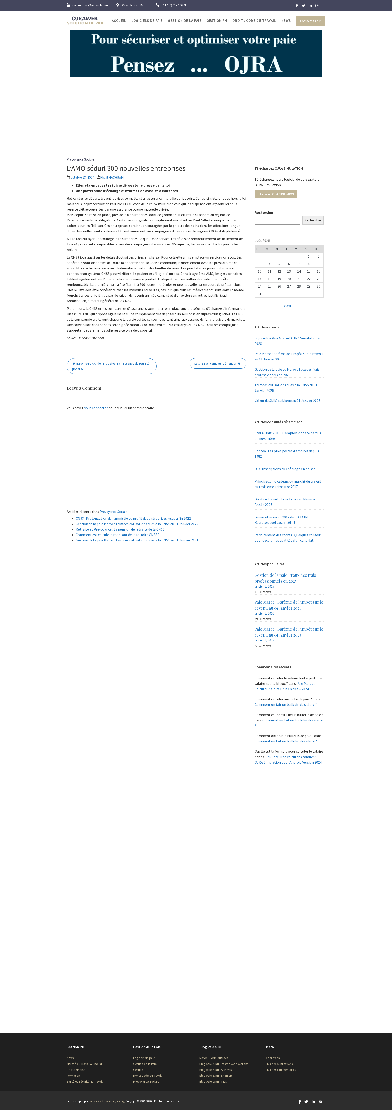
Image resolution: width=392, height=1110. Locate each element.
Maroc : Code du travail (214, 1058)
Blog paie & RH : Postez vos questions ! (224, 1064)
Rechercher (264, 212)
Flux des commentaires (281, 1070)
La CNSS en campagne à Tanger (215, 363)
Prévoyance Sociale (80, 159)
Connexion (273, 1058)
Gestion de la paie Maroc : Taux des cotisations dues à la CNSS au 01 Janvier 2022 (137, 523)
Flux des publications (279, 1064)
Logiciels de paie (147, 20)
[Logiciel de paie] (196, 53)
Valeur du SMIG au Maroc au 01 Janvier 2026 (287, 400)
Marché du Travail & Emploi (84, 1064)
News (286, 20)
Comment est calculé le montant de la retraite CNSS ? (117, 534)
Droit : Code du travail (254, 20)
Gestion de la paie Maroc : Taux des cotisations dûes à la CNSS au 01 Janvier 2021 (137, 540)
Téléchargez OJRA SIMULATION (275, 194)
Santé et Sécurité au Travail (85, 1082)
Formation (73, 1076)
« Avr (287, 305)
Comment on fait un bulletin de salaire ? (286, 704)
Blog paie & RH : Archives (215, 1070)
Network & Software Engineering (107, 1101)
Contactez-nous (311, 21)
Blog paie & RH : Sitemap (215, 1076)
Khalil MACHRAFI (112, 177)
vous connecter (96, 408)
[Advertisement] (196, 111)
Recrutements (76, 1070)
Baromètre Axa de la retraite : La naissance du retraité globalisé (110, 366)
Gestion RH (217, 20)
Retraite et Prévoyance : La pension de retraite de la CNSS (120, 529)
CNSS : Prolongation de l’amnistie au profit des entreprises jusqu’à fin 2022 (133, 518)
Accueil (119, 20)
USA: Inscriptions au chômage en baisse (285, 468)
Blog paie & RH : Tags (213, 1082)
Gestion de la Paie (184, 20)
